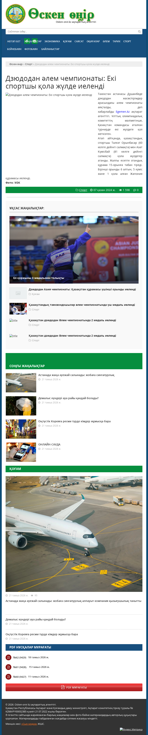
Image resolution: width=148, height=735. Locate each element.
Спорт (127, 41)
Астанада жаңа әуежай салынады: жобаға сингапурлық (76, 375)
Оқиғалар (93, 41)
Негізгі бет (13, 41)
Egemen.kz (123, 111)
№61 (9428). (20, 667)
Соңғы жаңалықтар (27, 366)
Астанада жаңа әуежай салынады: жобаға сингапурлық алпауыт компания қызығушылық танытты (73, 601)
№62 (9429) (19, 657)
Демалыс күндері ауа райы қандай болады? (68, 398)
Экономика (52, 41)
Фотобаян (31, 49)
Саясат (79, 41)
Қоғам (67, 41)
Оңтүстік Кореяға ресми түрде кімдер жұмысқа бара (74, 421)
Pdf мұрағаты (76, 687)
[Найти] (139, 31)
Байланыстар (50, 49)
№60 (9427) (19, 676)
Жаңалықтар (32, 41)
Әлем (106, 41)
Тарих (116, 41)
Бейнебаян (14, 49)
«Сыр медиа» (29, 724)
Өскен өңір (50, 14)
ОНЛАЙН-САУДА (49, 444)
